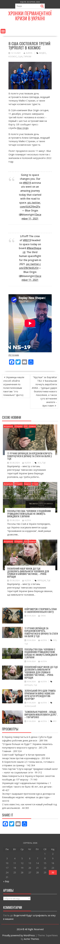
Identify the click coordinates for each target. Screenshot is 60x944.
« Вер (6, 881)
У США (35, 484)
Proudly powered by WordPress (18, 935)
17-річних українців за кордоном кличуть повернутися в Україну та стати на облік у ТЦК (29, 456)
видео (42, 53)
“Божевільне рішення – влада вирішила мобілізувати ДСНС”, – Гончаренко (40, 714)
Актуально (8, 426)
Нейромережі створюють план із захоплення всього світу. (40, 610)
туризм (27, 56)
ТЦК (44, 462)
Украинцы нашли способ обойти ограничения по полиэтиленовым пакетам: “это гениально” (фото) (13, 386)
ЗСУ (25, 426)
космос (12, 56)
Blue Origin (22, 128)
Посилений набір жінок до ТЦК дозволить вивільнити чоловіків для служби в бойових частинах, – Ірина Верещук (28, 572)
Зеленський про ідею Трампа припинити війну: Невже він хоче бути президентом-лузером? (40, 694)
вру (54, 721)
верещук (41, 580)
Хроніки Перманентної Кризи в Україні (30, 16)
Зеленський (30, 706)
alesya (29, 53)
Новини (32, 426)
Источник (13, 355)
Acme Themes (31, 938)
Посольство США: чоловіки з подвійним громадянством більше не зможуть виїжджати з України (29, 513)
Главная (6, 751)
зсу (39, 462)
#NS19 (27, 183)
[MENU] (3, 31)
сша (20, 56)
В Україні (18, 426)
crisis (43, 615)
